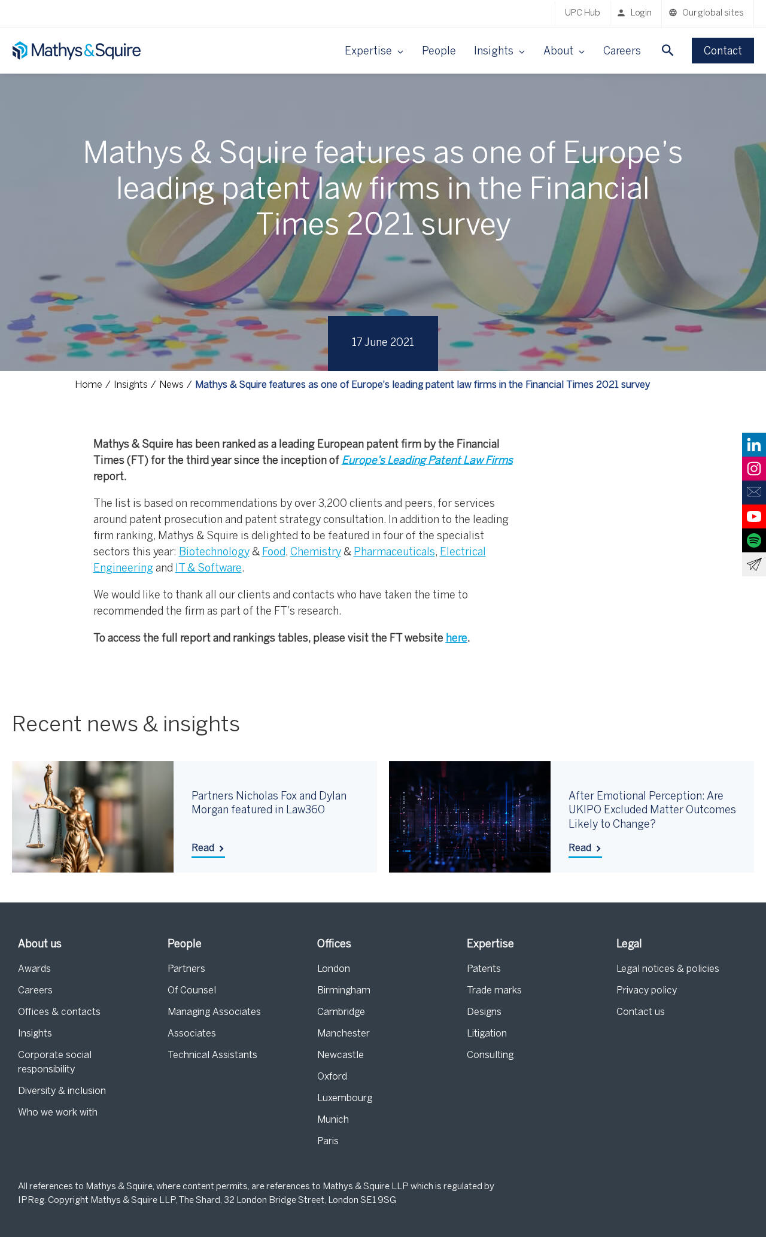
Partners (186, 969)
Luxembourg (344, 1098)
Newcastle (340, 1055)
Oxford (332, 1076)
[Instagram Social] (754, 469)
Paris (328, 1141)
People (439, 52)
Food (273, 553)
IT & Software (208, 569)
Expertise (490, 945)
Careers (622, 52)
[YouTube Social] (754, 516)
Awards (34, 969)
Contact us (640, 1012)
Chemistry (315, 553)
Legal (629, 945)
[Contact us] (754, 492)
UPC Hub (582, 13)
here (456, 639)
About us (40, 945)
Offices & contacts (59, 1012)
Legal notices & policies (667, 969)
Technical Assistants (212, 1055)
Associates (192, 1033)
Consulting (490, 1055)
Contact (723, 52)
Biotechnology (214, 553)
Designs (484, 1012)
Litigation (487, 1033)
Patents (484, 969)
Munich (333, 1120)
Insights (35, 1033)
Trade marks (494, 990)
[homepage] (78, 50)
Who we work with (58, 1112)
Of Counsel (192, 990)
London (333, 969)
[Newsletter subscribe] (754, 564)
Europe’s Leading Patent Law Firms (427, 461)
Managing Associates (214, 1012)
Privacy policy (646, 990)
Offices (334, 945)
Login (641, 13)
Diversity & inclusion (62, 1091)
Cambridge (341, 1012)
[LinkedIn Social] (754, 445)
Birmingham (343, 990)
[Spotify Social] (754, 540)
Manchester (343, 1033)
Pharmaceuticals (394, 553)
